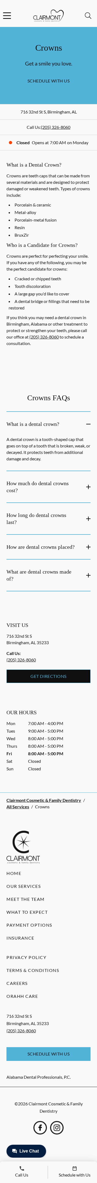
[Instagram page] (57, 1127)
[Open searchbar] (88, 16)
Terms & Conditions (32, 970)
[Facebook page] (40, 1127)
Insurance (20, 937)
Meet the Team (25, 899)
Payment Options (29, 924)
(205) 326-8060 (55, 127)
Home (13, 873)
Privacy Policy (26, 957)
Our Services (23, 886)
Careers (17, 983)
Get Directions (48, 676)
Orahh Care (22, 996)
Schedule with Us (48, 80)
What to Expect (27, 912)
